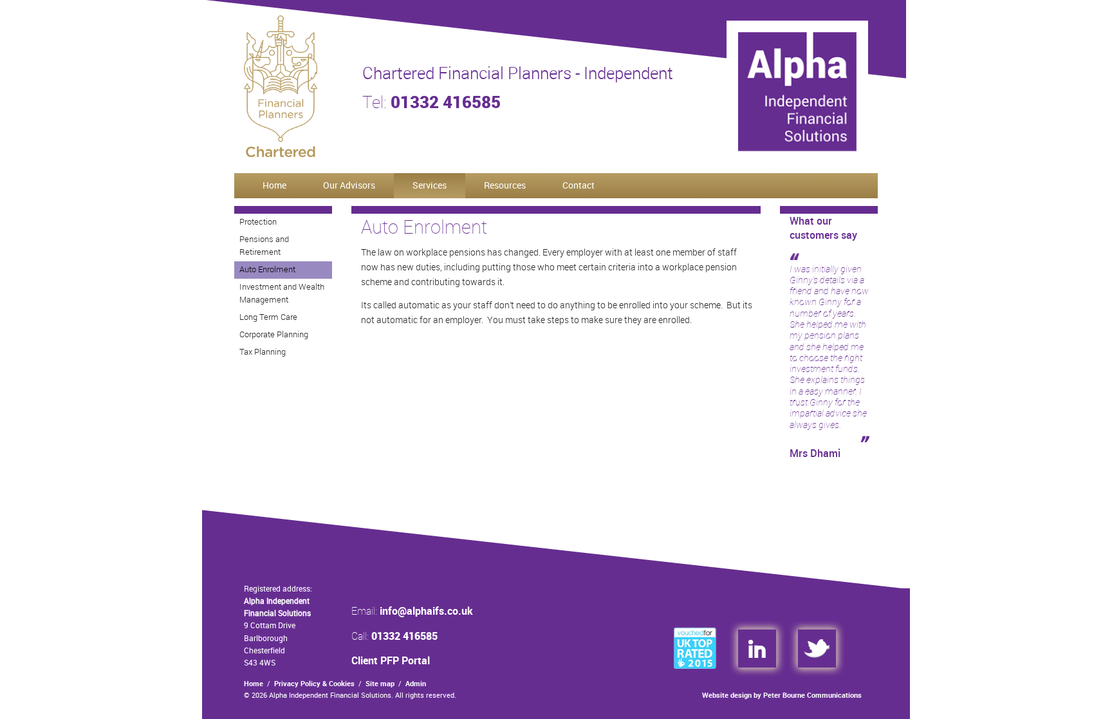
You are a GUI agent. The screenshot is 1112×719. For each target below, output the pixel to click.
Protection (258, 221)
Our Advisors (349, 185)
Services (429, 185)
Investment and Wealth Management (281, 293)
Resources (505, 185)
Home (274, 185)
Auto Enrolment (267, 269)
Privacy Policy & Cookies (314, 683)
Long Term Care (268, 316)
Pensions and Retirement (264, 245)
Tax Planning (262, 351)
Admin (415, 683)
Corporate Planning (273, 334)
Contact (578, 185)
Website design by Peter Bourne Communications (782, 695)
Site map (380, 683)
